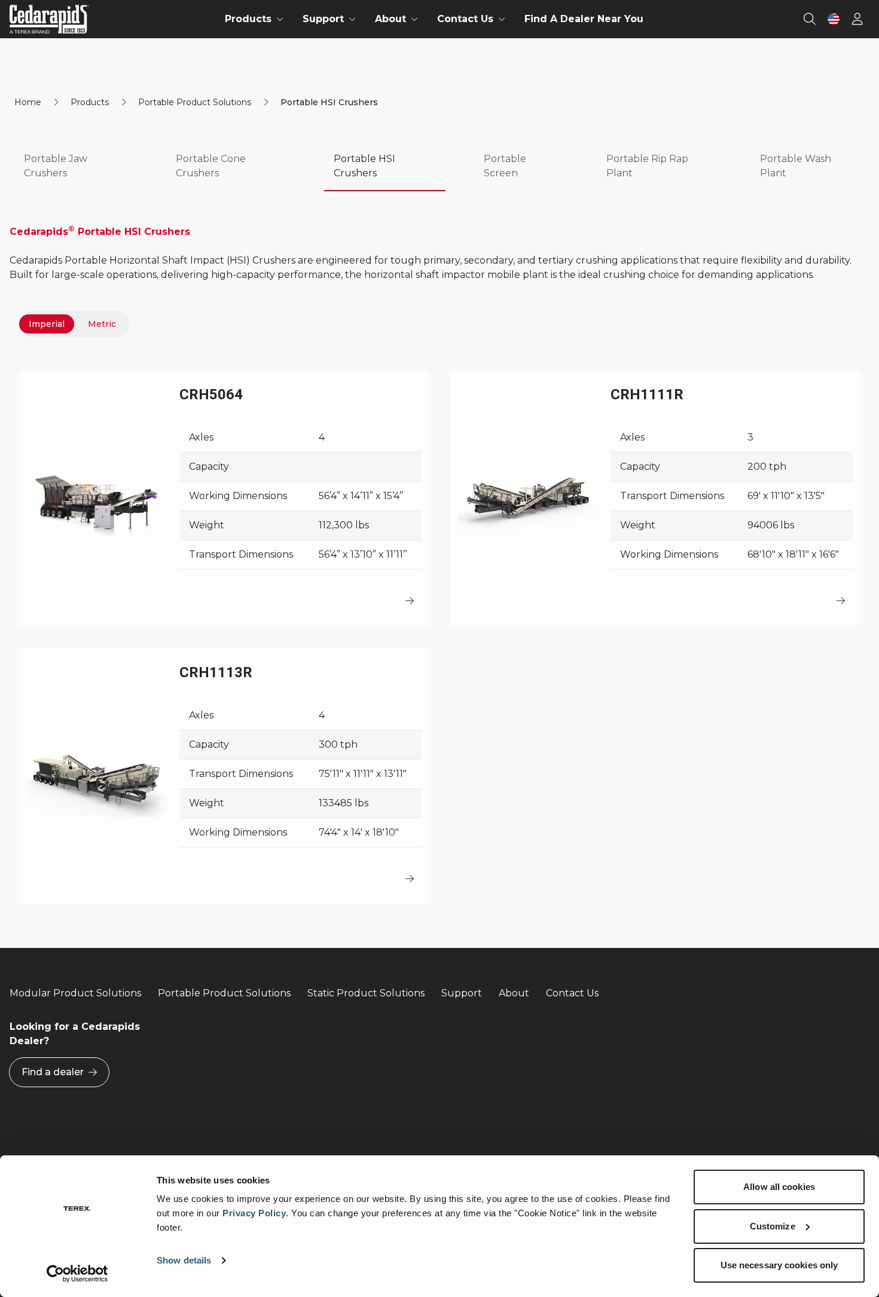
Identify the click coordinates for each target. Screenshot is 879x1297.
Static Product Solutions (366, 993)
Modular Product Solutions (75, 993)
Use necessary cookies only (779, 1265)
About (514, 993)
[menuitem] (254, 19)
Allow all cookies (779, 1187)
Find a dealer (53, 1072)
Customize (772, 1226)
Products (90, 102)
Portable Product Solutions (194, 102)
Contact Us (572, 993)
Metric (102, 324)
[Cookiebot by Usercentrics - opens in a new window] (77, 1274)
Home (27, 102)
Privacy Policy (254, 1213)
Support (461, 993)
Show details (184, 1260)
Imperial (47, 324)
